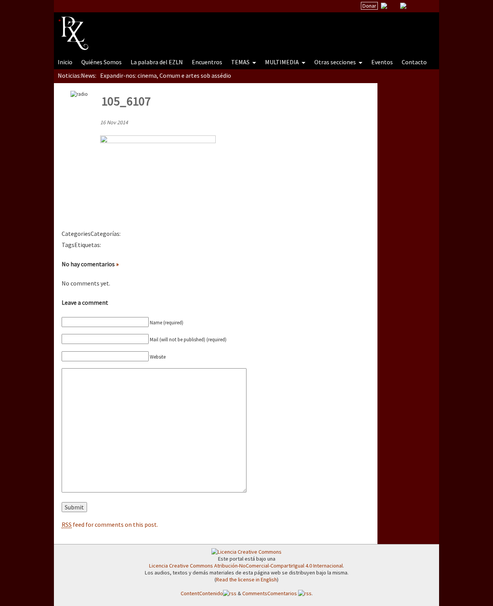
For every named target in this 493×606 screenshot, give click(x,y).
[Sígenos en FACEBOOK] (413, 6)
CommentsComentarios (270, 593)
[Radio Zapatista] (205, 28)
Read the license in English (246, 579)
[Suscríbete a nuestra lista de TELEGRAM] (403, 6)
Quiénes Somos (101, 62)
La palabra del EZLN (157, 62)
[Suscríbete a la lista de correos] (384, 6)
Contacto (414, 62)
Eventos (382, 62)
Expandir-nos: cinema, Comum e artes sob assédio (165, 75)
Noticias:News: (77, 75)
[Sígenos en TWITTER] (394, 6)
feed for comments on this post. (110, 524)
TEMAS (241, 62)
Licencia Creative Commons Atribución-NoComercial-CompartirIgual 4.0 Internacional (246, 565)
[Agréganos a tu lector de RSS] (426, 6)
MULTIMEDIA (282, 62)
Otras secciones (335, 62)
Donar (369, 5)
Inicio (65, 62)
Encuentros (207, 62)
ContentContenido (202, 593)
